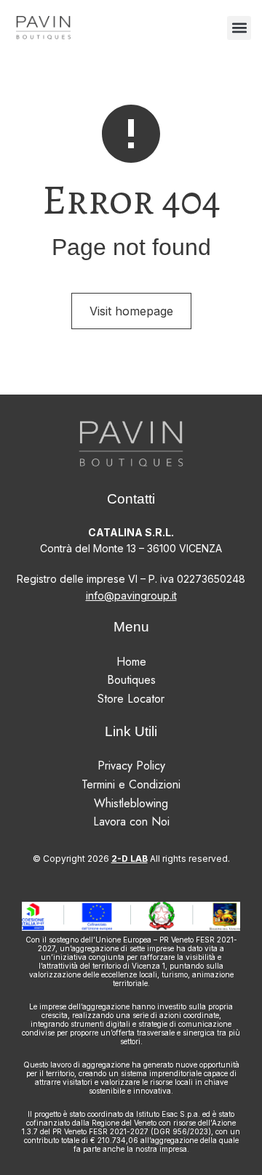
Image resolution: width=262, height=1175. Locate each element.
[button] (239, 28)
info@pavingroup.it (131, 595)
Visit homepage (131, 311)
